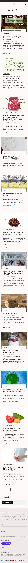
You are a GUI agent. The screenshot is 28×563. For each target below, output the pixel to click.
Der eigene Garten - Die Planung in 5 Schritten (11, 157)
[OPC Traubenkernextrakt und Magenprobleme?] (14, 456)
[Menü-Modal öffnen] (2, 4)
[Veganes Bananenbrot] (14, 303)
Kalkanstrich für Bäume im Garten (12, 194)
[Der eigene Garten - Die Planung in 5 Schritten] (14, 145)
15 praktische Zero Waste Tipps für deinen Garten (12, 77)
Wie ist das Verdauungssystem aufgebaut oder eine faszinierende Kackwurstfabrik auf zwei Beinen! (13, 118)
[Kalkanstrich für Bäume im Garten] (14, 183)
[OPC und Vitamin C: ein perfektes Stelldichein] (14, 418)
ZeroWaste (6, 33)
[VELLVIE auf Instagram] (4, 541)
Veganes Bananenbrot (11, 313)
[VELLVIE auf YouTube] (8, 541)
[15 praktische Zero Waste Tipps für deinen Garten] (14, 66)
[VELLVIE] (14, 4)
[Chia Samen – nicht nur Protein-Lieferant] (14, 340)
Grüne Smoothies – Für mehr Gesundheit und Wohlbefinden (14, 390)
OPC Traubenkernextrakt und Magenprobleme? (13, 468)
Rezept (12, 31)
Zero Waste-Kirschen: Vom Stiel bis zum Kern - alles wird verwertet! (13, 37)
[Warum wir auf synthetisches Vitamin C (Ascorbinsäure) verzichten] (14, 260)
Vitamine (6, 268)
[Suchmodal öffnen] (23, 4)
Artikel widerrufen (7, 502)
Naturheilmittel (14, 112)
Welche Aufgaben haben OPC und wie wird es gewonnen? (13, 233)
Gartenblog (7, 31)
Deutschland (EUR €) (6, 552)
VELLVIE (11, 554)
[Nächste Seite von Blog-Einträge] (18, 489)
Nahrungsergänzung (9, 229)
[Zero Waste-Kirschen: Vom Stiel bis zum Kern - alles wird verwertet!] (14, 23)
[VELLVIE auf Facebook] (2, 541)
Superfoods (18, 31)
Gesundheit (6, 112)
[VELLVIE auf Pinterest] (6, 541)
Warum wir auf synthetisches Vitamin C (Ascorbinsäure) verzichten (13, 273)
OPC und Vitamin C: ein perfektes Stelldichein (11, 429)
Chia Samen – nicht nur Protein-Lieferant (11, 351)
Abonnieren (24, 536)
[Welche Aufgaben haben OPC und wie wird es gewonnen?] (14, 222)
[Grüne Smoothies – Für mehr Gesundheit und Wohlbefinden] (14, 379)
